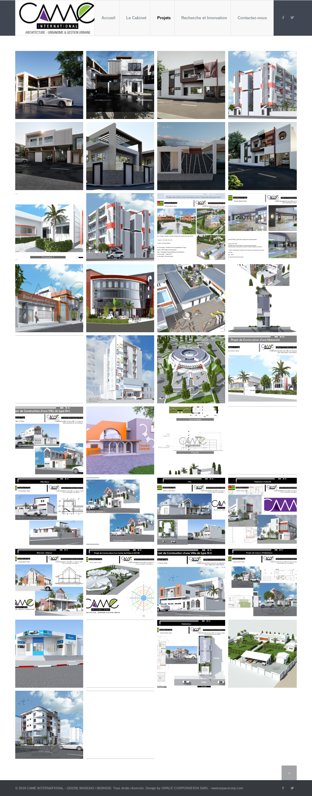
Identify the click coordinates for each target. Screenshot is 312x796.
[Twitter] (292, 17)
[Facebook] (283, 17)
